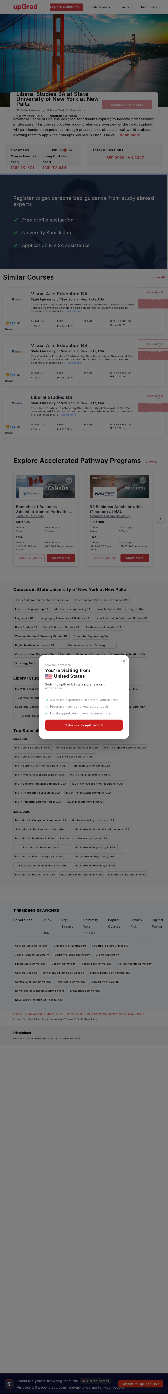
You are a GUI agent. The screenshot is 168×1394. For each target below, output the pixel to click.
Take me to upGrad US (84, 725)
